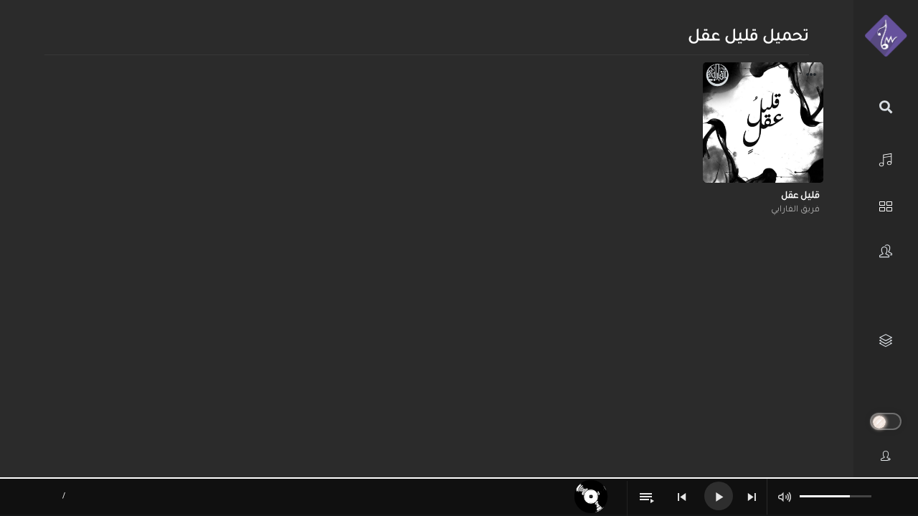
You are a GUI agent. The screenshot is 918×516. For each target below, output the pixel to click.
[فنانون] (885, 251)
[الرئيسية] (885, 158)
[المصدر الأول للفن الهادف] (885, 36)
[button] (811, 77)
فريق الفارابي (795, 210)
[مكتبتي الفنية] (885, 340)
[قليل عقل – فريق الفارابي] (763, 122)
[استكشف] (885, 204)
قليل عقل (800, 196)
